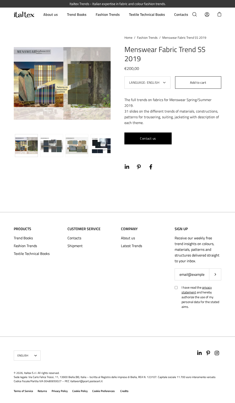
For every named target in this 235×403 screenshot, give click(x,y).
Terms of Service (23, 391)
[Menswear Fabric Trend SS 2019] (26, 145)
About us (50, 14)
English (22, 355)
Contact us (148, 138)
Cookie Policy (80, 391)
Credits (124, 391)
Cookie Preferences (103, 391)
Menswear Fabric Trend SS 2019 (164, 54)
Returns (42, 391)
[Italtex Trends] (24, 14)
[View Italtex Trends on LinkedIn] (199, 353)
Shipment (75, 245)
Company (129, 229)
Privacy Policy (60, 391)
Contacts (181, 14)
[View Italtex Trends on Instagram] (216, 353)
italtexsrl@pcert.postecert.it (86, 381)
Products (22, 229)
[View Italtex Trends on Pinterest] (208, 353)
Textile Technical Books (147, 14)
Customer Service (84, 229)
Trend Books (77, 14)
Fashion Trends (108, 14)
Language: (144, 82)
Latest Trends (131, 245)
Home (128, 37)
